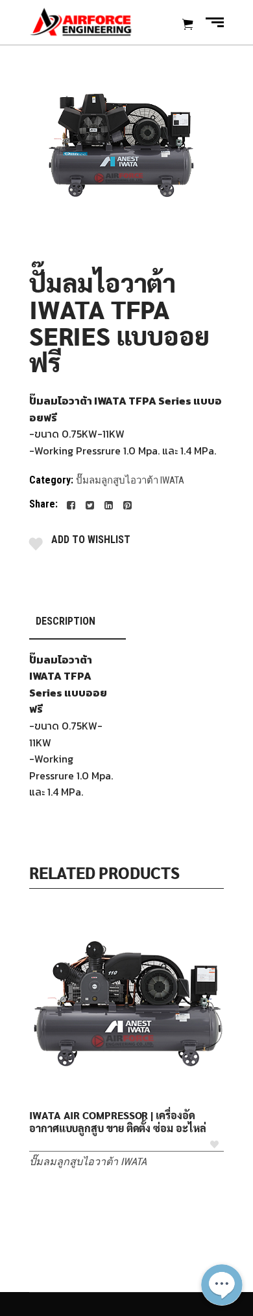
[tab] (77, 622)
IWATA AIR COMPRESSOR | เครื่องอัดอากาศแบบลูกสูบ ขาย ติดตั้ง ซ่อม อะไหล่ (117, 1121)
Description (65, 621)
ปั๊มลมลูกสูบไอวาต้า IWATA (130, 480)
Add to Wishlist (90, 539)
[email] (221, 1212)
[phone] (221, 1243)
